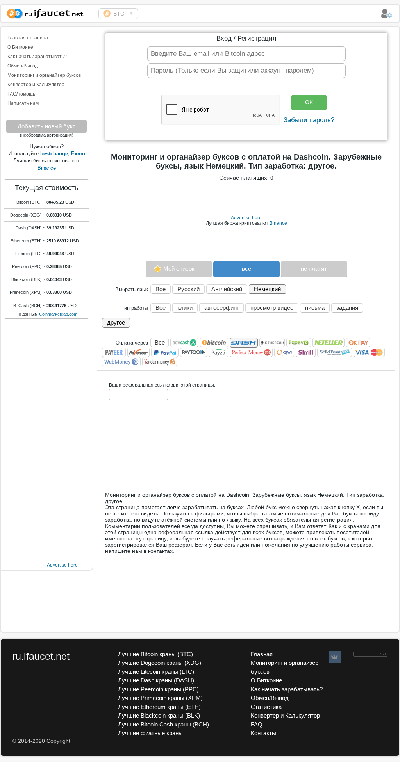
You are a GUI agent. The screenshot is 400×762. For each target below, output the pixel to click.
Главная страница (27, 38)
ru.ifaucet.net (41, 656)
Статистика (266, 706)
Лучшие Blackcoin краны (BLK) (159, 715)
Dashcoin (244, 343)
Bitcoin (214, 342)
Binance (47, 168)
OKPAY (358, 342)
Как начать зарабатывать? (37, 56)
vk (335, 657)
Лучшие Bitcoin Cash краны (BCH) (163, 724)
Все (160, 289)
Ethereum (272, 342)
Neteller (328, 342)
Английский (226, 289)
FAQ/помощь (21, 94)
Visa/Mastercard (369, 352)
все (246, 268)
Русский (188, 289)
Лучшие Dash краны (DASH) (156, 680)
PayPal (165, 352)
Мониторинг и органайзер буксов (44, 75)
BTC (118, 14)
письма (315, 307)
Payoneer (138, 352)
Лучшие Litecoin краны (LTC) (156, 671)
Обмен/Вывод (22, 66)
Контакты (263, 733)
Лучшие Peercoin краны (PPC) (158, 689)
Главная (262, 654)
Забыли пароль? (309, 120)
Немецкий (267, 289)
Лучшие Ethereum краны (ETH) (159, 706)
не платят (314, 268)
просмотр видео (271, 307)
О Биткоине (20, 47)
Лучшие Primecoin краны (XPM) (160, 698)
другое (116, 322)
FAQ (256, 724)
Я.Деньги (159, 361)
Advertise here (62, 565)
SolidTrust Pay (334, 352)
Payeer (114, 352)
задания (347, 307)
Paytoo (193, 352)
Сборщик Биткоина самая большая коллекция (49, 12)
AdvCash (184, 342)
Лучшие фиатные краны (150, 733)
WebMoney (121, 361)
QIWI (284, 352)
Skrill (306, 352)
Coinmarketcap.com (58, 314)
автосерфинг (221, 307)
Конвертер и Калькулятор (35, 84)
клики (185, 307)
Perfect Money (251, 352)
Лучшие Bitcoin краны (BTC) (155, 654)
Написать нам (23, 103)
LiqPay (298, 342)
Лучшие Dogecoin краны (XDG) (159, 662)
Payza (218, 352)
